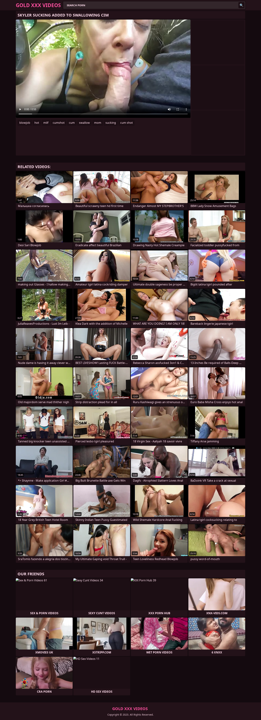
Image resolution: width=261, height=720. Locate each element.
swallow (84, 123)
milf (45, 123)
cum (72, 123)
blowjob (24, 123)
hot (36, 123)
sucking (110, 123)
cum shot (126, 123)
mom (97, 123)
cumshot (59, 123)
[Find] (241, 5)
